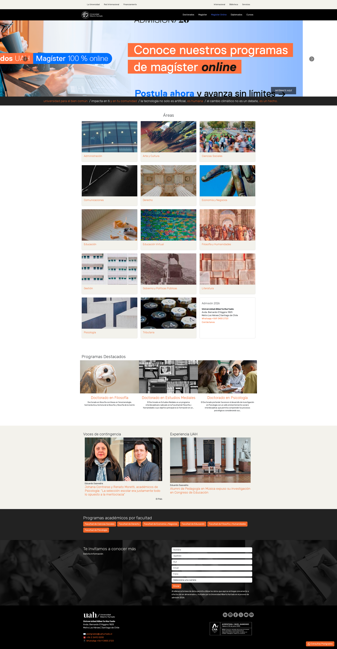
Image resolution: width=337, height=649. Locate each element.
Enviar (176, 586)
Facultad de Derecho (129, 524)
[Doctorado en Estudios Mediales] (168, 376)
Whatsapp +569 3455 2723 (215, 318)
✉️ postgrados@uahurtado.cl (97, 634)
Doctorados (188, 14)
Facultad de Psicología (96, 530)
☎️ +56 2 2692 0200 (93, 637)
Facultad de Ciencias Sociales (99, 524)
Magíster (202, 14)
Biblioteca (233, 4)
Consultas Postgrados (321, 644)
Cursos (249, 14)
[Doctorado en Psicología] (227, 376)
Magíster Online (219, 14)
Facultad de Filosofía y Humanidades (227, 524)
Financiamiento (130, 4)
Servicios (246, 4)
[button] (25, 59)
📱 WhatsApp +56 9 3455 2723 (98, 641)
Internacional (219, 4)
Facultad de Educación (193, 524)
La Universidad (93, 4)
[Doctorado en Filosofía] (109, 376)
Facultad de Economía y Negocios (160, 524)
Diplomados (236, 14)
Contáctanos (208, 322)
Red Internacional (111, 4)
